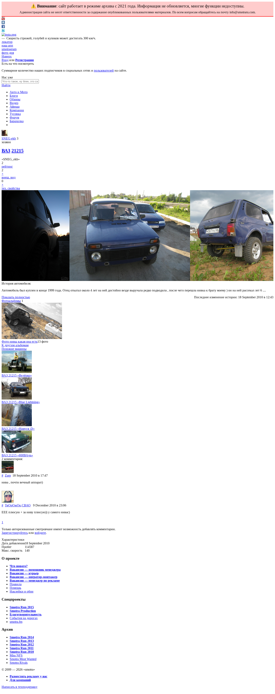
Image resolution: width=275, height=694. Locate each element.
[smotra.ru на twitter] (3, 31)
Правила (16, 584)
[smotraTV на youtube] (3, 19)
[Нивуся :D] (17, 425)
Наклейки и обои (21, 591)
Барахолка (17, 121)
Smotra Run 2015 (22, 607)
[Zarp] (8, 472)
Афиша (15, 106)
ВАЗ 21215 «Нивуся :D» (18, 428)
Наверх (7, 56)
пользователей (104, 70)
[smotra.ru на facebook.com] (3, 27)
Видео (14, 103)
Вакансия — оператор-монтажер (33, 577)
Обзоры (15, 99)
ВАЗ (6, 150)
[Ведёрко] (17, 372)
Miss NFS (16, 655)
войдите (40, 532)
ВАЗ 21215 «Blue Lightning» (21, 402)
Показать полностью (16, 297)
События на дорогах (24, 618)
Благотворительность (25, 614)
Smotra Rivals (19, 662)
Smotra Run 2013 (22, 641)
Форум (14, 117)
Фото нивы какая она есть (19, 341)
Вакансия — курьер (24, 573)
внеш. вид (9, 177)
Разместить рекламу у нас (28, 676)
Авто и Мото (19, 92)
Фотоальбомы (11, 301)
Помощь (15, 588)
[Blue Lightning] (17, 398)
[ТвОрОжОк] (8, 501)
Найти (6, 85)
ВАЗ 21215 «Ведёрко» (17, 375)
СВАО (26, 505)
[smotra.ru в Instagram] (9, 34)
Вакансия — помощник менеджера (35, 569)
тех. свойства (11, 188)
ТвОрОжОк (13, 505)
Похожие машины (14, 349)
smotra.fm (16, 621)
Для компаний (20, 680)
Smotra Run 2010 (22, 651)
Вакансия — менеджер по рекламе (35, 580)
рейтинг (7, 166)
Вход (5, 60)
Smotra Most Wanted (23, 659)
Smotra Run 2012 (22, 644)
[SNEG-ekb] (5, 135)
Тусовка (15, 114)
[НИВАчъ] (17, 451)
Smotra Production (23, 611)
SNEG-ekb (9, 138)
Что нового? (19, 566)
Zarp (8, 475)
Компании (17, 110)
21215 (17, 150)
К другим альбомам (15, 345)
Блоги (14, 95)
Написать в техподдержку (19, 687)
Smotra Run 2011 (22, 648)
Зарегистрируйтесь (15, 532)
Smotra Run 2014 (22, 637)
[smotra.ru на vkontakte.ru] (3, 23)
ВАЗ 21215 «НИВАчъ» (17, 455)
